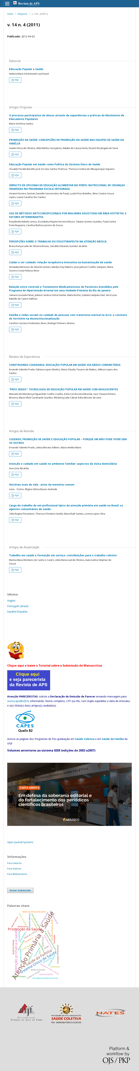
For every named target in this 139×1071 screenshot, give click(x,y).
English (11, 600)
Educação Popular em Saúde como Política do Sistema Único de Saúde (54, 164)
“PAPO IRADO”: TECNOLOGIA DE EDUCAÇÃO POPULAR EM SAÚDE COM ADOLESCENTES (63, 389)
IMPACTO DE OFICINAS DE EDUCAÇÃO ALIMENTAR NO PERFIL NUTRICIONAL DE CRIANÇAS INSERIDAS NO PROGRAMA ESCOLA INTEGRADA (67, 187)
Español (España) (17, 611)
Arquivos (22, 13)
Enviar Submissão (20, 890)
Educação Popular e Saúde (26, 69)
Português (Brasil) (17, 606)
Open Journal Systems (20, 842)
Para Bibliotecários (17, 874)
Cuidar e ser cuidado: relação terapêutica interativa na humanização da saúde (60, 262)
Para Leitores (14, 863)
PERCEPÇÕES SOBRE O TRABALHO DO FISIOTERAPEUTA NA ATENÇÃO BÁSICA (58, 241)
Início (10, 13)
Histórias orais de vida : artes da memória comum (41, 484)
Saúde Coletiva (84, 739)
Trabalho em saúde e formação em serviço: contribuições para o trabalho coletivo (63, 555)
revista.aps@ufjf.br (18, 701)
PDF (16, 80)
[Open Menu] (7, 3)
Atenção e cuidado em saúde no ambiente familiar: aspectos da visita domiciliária (63, 463)
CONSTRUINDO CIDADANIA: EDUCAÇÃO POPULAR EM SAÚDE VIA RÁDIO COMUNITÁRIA (65, 364)
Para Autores (14, 868)
